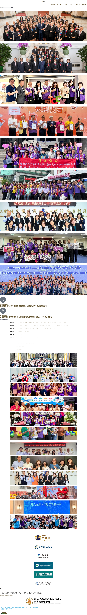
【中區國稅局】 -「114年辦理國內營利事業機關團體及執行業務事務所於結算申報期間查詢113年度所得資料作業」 (38, 335)
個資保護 (65, 4)
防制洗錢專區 (4, 304)
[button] (43, 530)
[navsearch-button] (0, 6)
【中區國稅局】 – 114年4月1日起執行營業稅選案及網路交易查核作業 (29, 338)
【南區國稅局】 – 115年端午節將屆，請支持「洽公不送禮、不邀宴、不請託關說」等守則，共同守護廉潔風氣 (37, 328)
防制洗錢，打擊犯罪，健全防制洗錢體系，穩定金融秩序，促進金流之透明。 (24, 306)
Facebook (4, 612)
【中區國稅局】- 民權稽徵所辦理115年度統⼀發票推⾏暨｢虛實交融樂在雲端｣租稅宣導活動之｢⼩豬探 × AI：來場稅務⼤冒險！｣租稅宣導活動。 (43, 325)
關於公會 (53, 4)
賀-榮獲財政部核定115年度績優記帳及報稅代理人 (26, 343)
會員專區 (84, 4)
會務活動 (78, 4)
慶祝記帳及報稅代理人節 (21, 346)
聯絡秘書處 (4, 613)
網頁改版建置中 (19, 349)
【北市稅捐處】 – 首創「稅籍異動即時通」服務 (25, 331)
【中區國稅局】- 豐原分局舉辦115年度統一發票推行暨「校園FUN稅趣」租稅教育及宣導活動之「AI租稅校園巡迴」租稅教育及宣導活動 (42, 322)
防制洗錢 (59, 4)
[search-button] (12, 7)
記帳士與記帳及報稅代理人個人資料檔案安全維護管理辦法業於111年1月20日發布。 (26, 317)
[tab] (2, 319)
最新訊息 (72, 4)
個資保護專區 (4, 316)
